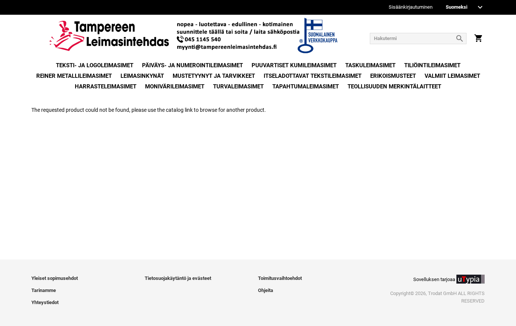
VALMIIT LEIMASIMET (452, 76)
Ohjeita (265, 290)
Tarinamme (43, 290)
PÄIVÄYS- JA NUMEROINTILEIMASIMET (192, 65)
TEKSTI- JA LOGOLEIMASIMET (94, 65)
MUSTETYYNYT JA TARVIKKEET (214, 76)
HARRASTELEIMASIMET (105, 86)
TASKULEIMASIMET (370, 65)
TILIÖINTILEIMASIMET (432, 65)
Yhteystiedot (45, 302)
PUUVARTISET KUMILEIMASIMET (294, 65)
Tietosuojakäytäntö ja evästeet (178, 278)
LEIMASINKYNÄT (142, 76)
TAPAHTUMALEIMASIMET (305, 86)
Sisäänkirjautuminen (411, 7)
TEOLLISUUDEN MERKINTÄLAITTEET (394, 86)
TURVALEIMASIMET (238, 86)
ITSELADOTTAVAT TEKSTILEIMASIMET (313, 76)
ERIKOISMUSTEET (393, 76)
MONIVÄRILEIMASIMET (174, 86)
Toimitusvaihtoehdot (280, 278)
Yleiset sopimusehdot (54, 278)
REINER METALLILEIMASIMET (74, 76)
